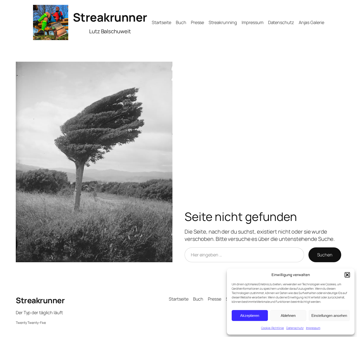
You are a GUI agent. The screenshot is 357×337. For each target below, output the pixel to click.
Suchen (324, 255)
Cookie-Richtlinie (272, 328)
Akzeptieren (249, 315)
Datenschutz (295, 328)
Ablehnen (288, 315)
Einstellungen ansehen (329, 315)
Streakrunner (110, 17)
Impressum (313, 328)
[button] (347, 274)
